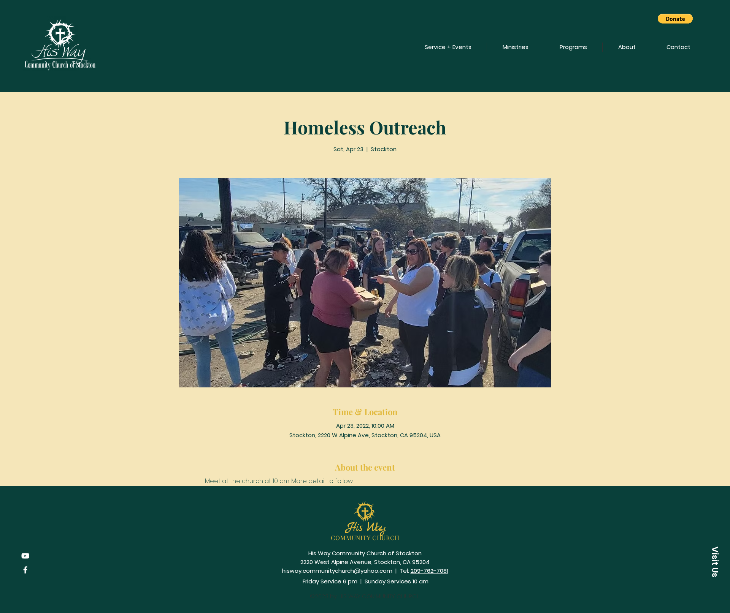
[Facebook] (25, 570)
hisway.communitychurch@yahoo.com (337, 571)
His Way (365, 527)
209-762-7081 (429, 571)
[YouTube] (25, 556)
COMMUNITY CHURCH (365, 538)
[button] (675, 19)
